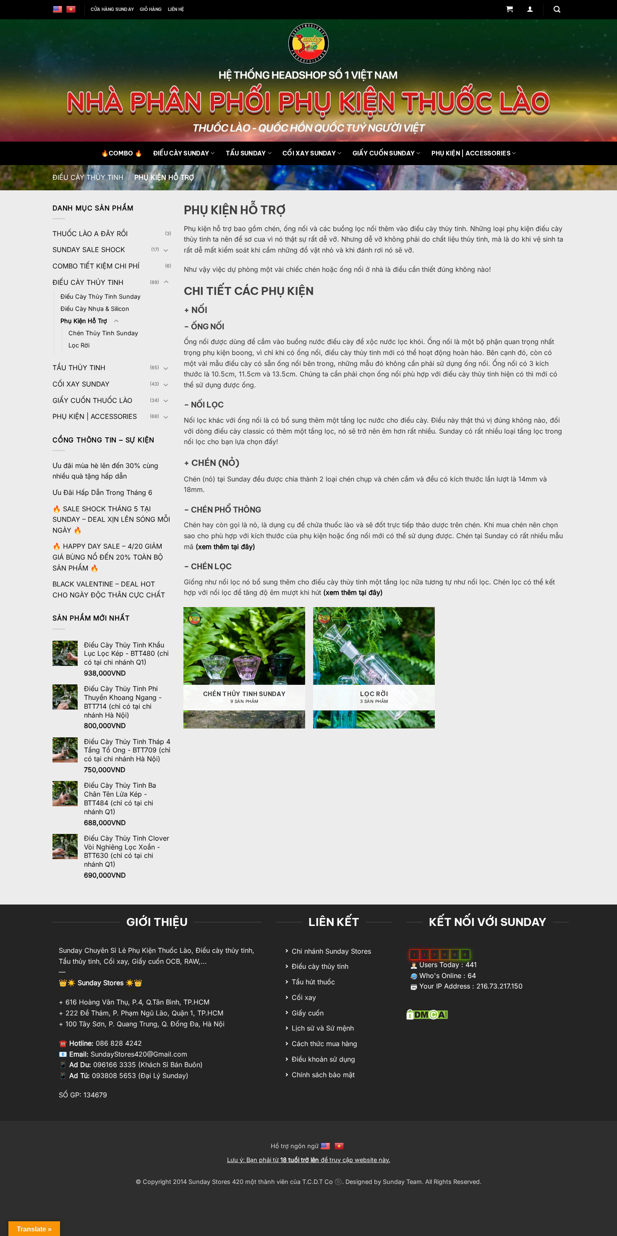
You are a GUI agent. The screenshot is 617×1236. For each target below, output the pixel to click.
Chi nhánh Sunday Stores (331, 951)
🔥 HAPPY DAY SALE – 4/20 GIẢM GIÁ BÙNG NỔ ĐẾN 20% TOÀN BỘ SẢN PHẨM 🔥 (107, 557)
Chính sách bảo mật (323, 1074)
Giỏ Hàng (151, 9)
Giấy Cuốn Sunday (384, 153)
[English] (58, 9)
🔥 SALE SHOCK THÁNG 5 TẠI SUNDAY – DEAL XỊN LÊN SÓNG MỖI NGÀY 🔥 (111, 519)
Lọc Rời (78, 345)
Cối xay (304, 997)
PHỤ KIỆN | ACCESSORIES (470, 153)
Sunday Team (402, 1181)
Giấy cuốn (308, 1013)
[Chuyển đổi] (166, 250)
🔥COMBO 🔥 (121, 153)
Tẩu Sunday (246, 153)
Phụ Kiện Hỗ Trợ (83, 320)
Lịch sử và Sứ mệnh (323, 1028)
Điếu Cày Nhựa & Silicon (94, 308)
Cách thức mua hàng (324, 1043)
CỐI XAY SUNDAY (81, 384)
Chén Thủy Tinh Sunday (103, 333)
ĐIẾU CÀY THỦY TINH (87, 177)
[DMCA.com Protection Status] (427, 1014)
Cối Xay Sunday (309, 153)
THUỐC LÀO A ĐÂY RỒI (90, 233)
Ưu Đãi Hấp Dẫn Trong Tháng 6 (102, 492)
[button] (509, 10)
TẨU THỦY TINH (78, 367)
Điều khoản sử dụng (323, 1059)
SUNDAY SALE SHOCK (88, 249)
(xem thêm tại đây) (225, 546)
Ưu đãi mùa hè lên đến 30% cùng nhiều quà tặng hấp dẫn (105, 471)
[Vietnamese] (72, 9)
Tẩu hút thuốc (313, 982)
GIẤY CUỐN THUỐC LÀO (92, 400)
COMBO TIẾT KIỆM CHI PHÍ (95, 266)
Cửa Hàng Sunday (112, 9)
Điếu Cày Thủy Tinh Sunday (100, 296)
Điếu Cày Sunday (181, 153)
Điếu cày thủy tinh (320, 966)
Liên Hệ (176, 9)
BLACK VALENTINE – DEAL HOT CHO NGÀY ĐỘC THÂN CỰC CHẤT (108, 589)
